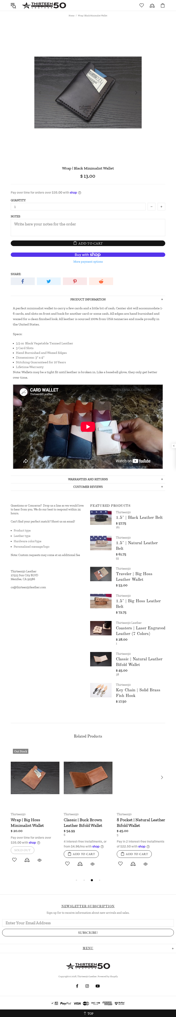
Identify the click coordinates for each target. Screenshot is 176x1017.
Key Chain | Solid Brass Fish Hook (138, 693)
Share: (16, 274)
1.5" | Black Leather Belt (139, 518)
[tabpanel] (35, 810)
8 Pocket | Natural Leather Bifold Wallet (141, 822)
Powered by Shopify (108, 976)
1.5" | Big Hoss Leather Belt (138, 604)
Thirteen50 (123, 512)
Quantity (18, 200)
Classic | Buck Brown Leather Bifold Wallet (83, 822)
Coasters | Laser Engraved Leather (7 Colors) (140, 631)
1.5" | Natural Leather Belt (137, 546)
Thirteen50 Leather (44, 5)
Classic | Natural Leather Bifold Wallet (139, 662)
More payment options (88, 261)
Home (71, 15)
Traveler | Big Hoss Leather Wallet (134, 577)
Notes (15, 216)
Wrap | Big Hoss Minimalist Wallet (27, 822)
